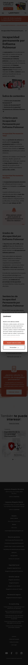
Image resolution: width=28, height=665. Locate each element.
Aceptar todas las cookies (14, 342)
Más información (14, 337)
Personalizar (13, 347)
